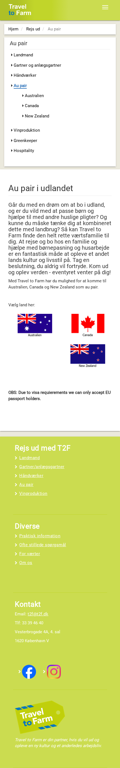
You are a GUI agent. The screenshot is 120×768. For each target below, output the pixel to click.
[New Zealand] (87, 356)
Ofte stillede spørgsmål (42, 544)
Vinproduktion (27, 130)
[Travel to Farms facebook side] (29, 671)
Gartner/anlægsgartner (41, 466)
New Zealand (37, 116)
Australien (34, 95)
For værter (29, 553)
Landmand (23, 54)
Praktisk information (39, 535)
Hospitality (24, 150)
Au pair (20, 85)
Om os (25, 562)
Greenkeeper (25, 140)
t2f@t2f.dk (38, 614)
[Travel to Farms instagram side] (54, 671)
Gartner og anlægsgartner (37, 65)
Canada (32, 105)
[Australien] (34, 326)
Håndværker (25, 75)
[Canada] (87, 326)
